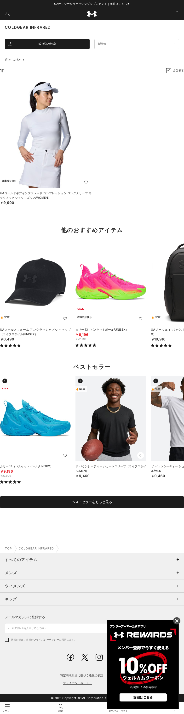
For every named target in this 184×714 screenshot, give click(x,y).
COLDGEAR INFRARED (36, 548)
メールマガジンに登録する (25, 617)
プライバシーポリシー (46, 639)
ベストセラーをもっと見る (92, 502)
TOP (8, 548)
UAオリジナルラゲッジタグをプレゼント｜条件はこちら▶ (92, 4)
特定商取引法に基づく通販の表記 (81, 675)
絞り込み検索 (47, 43)
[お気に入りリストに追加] (65, 318)
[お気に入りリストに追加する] (86, 182)
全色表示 (178, 70)
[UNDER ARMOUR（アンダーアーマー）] (92, 14)
